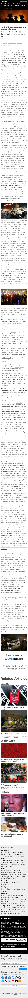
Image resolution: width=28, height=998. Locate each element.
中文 (12, 901)
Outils (14, 4)
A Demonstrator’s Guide (17, 856)
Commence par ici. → (20, 949)
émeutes (13, 332)
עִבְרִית (8, 909)
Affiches (13, 860)
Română (13, 907)
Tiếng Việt (8, 911)
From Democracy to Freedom (10, 870)
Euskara (9, 903)
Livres (2, 4)
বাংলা (18, 907)
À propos (22, 5)
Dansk (3, 909)
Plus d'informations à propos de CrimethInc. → (16, 940)
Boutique (3, 5)
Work (14, 872)
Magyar (15, 903)
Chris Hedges (14, 486)
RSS (8, 850)
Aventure (7, 852)
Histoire (3, 854)
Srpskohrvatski (19, 905)
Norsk (10, 913)
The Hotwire (9, 885)
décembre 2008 (7, 321)
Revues (8, 860)
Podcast (4, 881)
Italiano (10, 45)
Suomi (21, 899)
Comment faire (12, 854)
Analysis (5, 43)
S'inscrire (23, 969)
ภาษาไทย (13, 909)
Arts (2, 852)
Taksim (3, 467)
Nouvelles (20, 854)
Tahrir (21, 465)
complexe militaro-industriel (17, 149)
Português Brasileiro (13, 897)
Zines (3, 860)
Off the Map (12, 879)
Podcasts (20, 4)
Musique (9, 862)
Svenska (22, 907)
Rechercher (10, 5)
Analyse (13, 852)
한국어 (8, 907)
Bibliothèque (8, 4)
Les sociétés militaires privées (10, 185)
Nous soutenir (23, 1)
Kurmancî (4, 913)
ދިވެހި (19, 911)
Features (19, 43)
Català (15, 911)
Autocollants (21, 860)
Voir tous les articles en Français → (11, 8)
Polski (9, 899)
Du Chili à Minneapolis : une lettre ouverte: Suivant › (14, 669)
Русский (4, 899)
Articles (4, 850)
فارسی (3, 905)
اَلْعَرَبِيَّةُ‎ (3, 907)
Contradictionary (6, 872)
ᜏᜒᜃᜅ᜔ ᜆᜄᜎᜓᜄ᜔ (17, 913)
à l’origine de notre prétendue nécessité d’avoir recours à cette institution (14, 547)
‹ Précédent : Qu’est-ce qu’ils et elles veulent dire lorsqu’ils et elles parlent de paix (14, 666)
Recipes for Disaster (15, 875)
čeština (3, 903)
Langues (16, 5)
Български (6, 901)
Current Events (12, 43)
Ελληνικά (15, 899)
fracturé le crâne (9, 377)
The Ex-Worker (6, 883)
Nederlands (10, 905)
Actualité (20, 852)
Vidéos (3, 862)
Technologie (5, 856)
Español (9, 895)
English (5, 45)
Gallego (23, 911)
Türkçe (20, 903)
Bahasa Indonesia (20, 901)
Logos (15, 862)
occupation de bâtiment (8, 469)
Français (4, 897)
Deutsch (20, 895)
